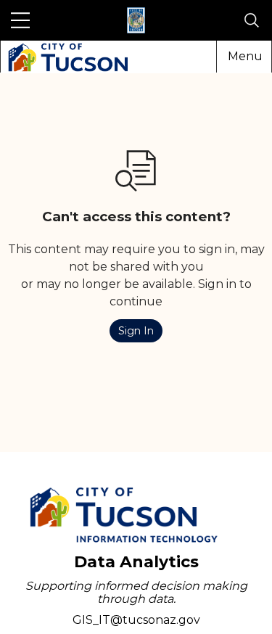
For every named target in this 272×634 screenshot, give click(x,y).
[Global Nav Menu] (20, 20)
